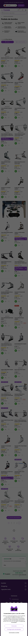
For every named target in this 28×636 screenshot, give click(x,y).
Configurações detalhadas (14, 629)
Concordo (14, 626)
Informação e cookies (14, 632)
